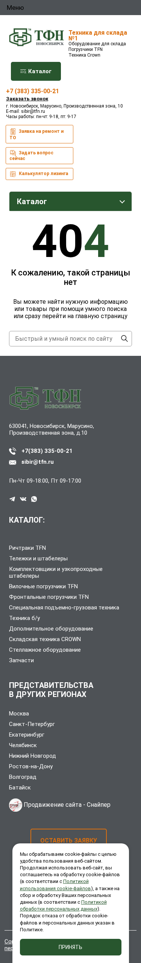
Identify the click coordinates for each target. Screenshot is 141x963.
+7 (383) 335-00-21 (32, 91)
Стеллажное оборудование (45, 649)
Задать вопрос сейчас (31, 155)
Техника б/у (24, 618)
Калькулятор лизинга (43, 173)
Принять (70, 947)
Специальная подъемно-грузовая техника (64, 607)
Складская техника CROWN (45, 639)
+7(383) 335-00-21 (47, 451)
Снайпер (99, 804)
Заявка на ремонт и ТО (36, 134)
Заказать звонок (27, 99)
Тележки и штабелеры (38, 558)
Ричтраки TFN (27, 548)
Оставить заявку (68, 840)
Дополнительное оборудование (51, 628)
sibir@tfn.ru (33, 111)
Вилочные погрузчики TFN (43, 586)
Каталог (39, 71)
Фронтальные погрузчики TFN (49, 597)
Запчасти (21, 660)
